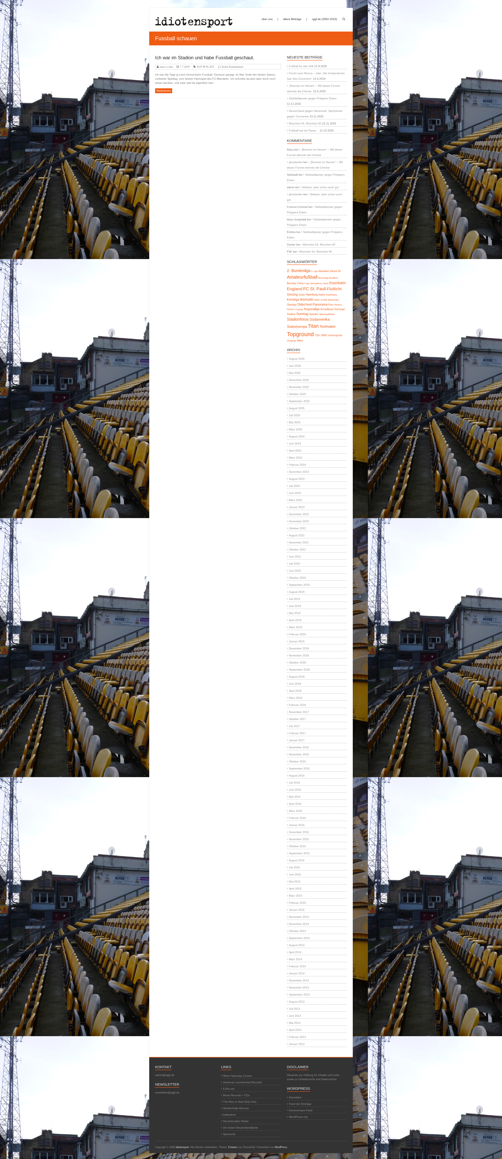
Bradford (333, 278)
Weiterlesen (163, 90)
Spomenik (229, 1134)
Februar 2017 (297, 733)
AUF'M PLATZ (205, 66)
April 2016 (295, 803)
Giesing (292, 294)
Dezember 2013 (299, 980)
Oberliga (291, 304)
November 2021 (299, 542)
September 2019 (299, 584)
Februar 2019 (297, 634)
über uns (267, 19)
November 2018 (299, 655)
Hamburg (312, 294)
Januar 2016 (297, 825)
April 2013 (295, 1029)
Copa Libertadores (313, 283)
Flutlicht (334, 289)
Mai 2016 (294, 796)
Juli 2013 (294, 1008)
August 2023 (297, 478)
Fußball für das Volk (301, 66)
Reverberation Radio (236, 1121)
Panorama (320, 304)
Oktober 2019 (297, 577)
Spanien (313, 314)
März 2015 (295, 895)
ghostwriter (296, 162)
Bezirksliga (323, 278)
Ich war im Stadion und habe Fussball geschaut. (204, 57)
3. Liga (314, 271)
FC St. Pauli (314, 288)
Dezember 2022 (299, 514)
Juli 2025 (294, 415)
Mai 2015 (294, 881)
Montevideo (333, 300)
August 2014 (297, 945)
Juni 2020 (295, 570)
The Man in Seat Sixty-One (239, 1101)
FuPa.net (228, 1088)
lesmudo (306, 299)
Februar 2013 (297, 1037)
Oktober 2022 (297, 528)
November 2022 (299, 521)
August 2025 (297, 408)
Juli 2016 (294, 782)
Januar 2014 (297, 973)
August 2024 (297, 436)
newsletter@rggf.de (167, 1092)
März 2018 (295, 697)
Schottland (326, 309)
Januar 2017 (297, 740)
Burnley (291, 283)
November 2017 (299, 712)
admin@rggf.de (164, 1075)
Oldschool (304, 304)
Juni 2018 (295, 683)
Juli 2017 (294, 726)
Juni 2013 (295, 1015)
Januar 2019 (297, 641)
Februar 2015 (297, 902)
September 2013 (299, 994)
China (300, 283)
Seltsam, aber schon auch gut (320, 187)
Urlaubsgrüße (335, 335)
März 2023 (295, 500)
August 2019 (297, 591)
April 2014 (295, 952)
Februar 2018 (297, 704)
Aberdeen (323, 271)
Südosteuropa (297, 327)
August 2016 (297, 775)
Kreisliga (293, 299)
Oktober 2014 (297, 931)
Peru (331, 304)
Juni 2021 (295, 556)
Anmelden (295, 1097)
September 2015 (299, 853)
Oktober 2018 (297, 662)
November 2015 (299, 839)
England (294, 289)
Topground (300, 334)
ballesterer (229, 1114)
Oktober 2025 (297, 394)
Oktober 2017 (297, 719)
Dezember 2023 (299, 471)
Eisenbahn (337, 283)
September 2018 (299, 669)
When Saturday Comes (237, 1075)
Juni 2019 (295, 606)
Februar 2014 (297, 966)
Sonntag (302, 314)
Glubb (301, 294)
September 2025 (299, 401)
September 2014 (299, 938)
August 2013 (297, 1001)
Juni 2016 (295, 789)
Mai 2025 (294, 422)
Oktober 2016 (297, 761)
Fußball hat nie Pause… (304, 130)
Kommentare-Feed (300, 1110)
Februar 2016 (297, 818)
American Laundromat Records (242, 1082)
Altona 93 (335, 271)
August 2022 (297, 535)
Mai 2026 (294, 372)
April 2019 (295, 620)
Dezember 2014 (299, 916)
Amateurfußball (302, 277)
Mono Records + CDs (236, 1095)
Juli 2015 (294, 867)
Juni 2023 (295, 493)
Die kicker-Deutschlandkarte (240, 1127)
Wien (300, 340)
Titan (313, 326)
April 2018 (295, 690)
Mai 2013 (294, 1022)
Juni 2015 (295, 874)
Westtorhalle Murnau (236, 1108)
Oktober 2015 (297, 846)
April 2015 (295, 888)
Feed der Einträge (300, 1103)
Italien (321, 294)
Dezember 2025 (299, 379)
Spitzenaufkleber (327, 314)
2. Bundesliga (298, 270)
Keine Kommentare (232, 66)
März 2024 (295, 457)
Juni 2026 (295, 365)
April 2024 (295, 450)
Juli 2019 (294, 598)
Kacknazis (331, 294)
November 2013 (299, 987)
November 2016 (299, 754)
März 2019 (295, 627)
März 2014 (295, 959)
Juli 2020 (294, 563)
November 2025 (299, 387)
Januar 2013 (297, 1044)
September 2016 (299, 768)
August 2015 (297, 860)
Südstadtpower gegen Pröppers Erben (312, 98)
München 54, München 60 (305, 123)
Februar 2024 (297, 464)
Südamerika (319, 319)
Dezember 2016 (299, 747)
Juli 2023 (294, 485)
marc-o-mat (166, 66)
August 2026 (297, 358)
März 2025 (295, 429)
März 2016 (295, 810)
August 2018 (297, 676)
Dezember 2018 (299, 648)
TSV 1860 (321, 335)
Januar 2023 (297, 507)
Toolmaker (327, 327)
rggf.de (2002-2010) (324, 19)
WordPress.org (298, 1116)
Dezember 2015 (299, 832)
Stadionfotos (298, 319)
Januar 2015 (297, 909)
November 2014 (299, 923)
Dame (325, 283)
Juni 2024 (295, 443)
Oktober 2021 (297, 549)
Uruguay (291, 340)
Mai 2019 (294, 613)
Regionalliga (311, 309)
